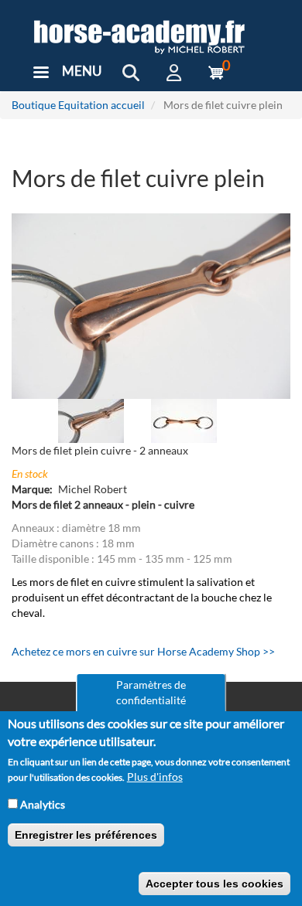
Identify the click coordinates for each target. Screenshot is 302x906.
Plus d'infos (155, 776)
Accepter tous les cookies (214, 883)
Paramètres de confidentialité (151, 692)
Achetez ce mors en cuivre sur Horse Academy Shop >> (143, 651)
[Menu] (40, 73)
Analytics (42, 804)
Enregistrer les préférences (86, 835)
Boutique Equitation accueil (78, 104)
